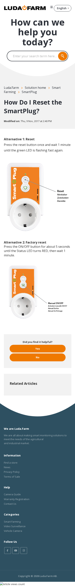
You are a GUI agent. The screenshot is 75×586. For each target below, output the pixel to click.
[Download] (30, 298)
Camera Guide (12, 494)
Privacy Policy (12, 472)
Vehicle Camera (13, 531)
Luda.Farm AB (48, 576)
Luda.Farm (11, 88)
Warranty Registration (16, 499)
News (7, 467)
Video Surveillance (15, 526)
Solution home (35, 88)
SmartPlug (29, 92)
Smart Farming (12, 521)
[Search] (62, 56)
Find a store (11, 462)
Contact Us (10, 503)
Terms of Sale (12, 476)
